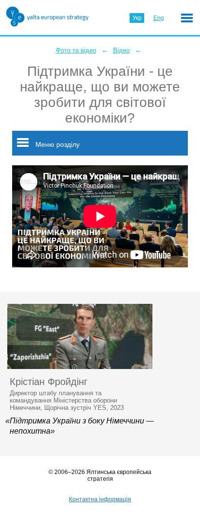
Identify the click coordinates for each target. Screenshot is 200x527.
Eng (158, 18)
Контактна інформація (100, 499)
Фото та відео (76, 50)
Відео (121, 50)
